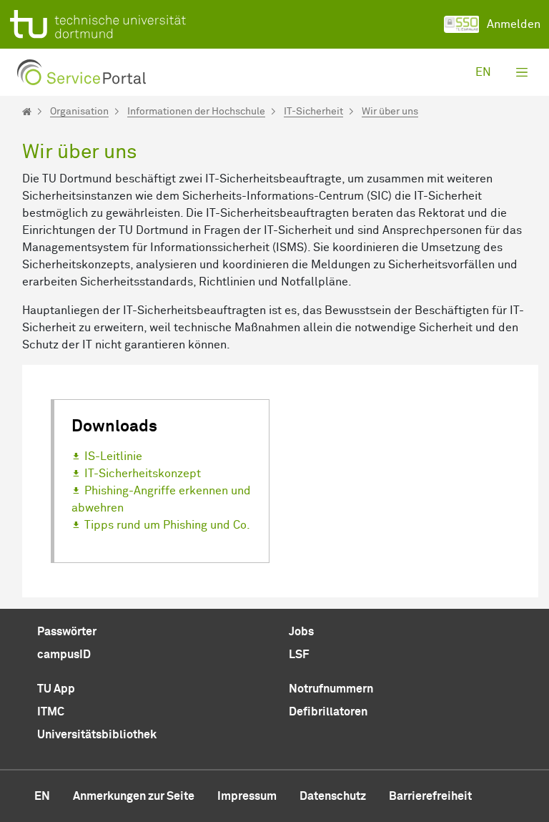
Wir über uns (390, 112)
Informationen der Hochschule (196, 112)
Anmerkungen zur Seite (133, 796)
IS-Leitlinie (113, 456)
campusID (64, 654)
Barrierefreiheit (430, 796)
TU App (56, 689)
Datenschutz (333, 796)
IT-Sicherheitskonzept (142, 473)
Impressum (247, 796)
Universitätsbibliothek (97, 734)
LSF (299, 654)
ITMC (50, 712)
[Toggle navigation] (522, 72)
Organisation (79, 112)
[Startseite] (26, 112)
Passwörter (67, 631)
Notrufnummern (331, 689)
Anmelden (513, 24)
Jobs (301, 631)
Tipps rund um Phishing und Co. (167, 525)
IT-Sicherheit (313, 112)
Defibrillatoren (328, 712)
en (483, 72)
